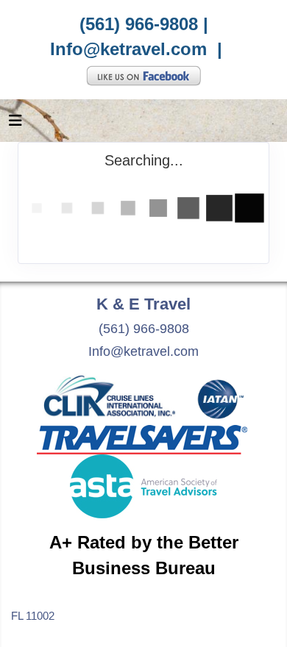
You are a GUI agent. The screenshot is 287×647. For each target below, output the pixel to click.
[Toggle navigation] (15, 124)
